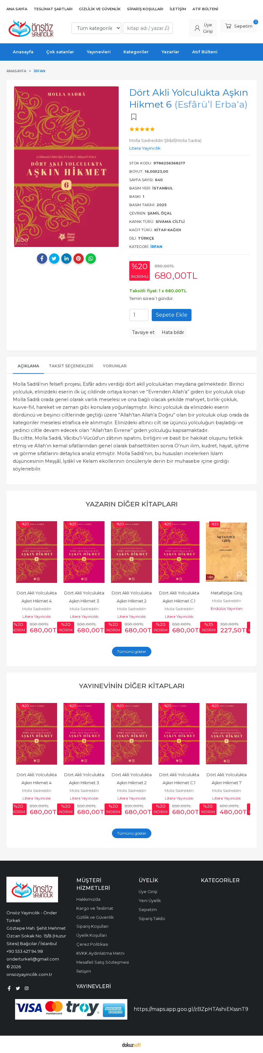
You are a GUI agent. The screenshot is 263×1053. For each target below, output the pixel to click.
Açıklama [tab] (28, 366)
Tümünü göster (131, 651)
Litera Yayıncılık (36, 616)
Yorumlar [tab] (115, 366)
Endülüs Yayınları (226, 608)
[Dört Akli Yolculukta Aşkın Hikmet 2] (131, 552)
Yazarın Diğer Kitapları (132, 504)
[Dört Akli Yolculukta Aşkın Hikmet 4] (36, 552)
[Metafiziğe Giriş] (226, 552)
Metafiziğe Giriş (226, 593)
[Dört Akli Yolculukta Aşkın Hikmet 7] (226, 734)
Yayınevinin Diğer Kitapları (131, 686)
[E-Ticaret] (131, 1044)
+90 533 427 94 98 (24, 951)
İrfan (156, 246)
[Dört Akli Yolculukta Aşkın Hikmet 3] (84, 552)
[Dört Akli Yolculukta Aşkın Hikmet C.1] (178, 552)
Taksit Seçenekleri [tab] (71, 366)
